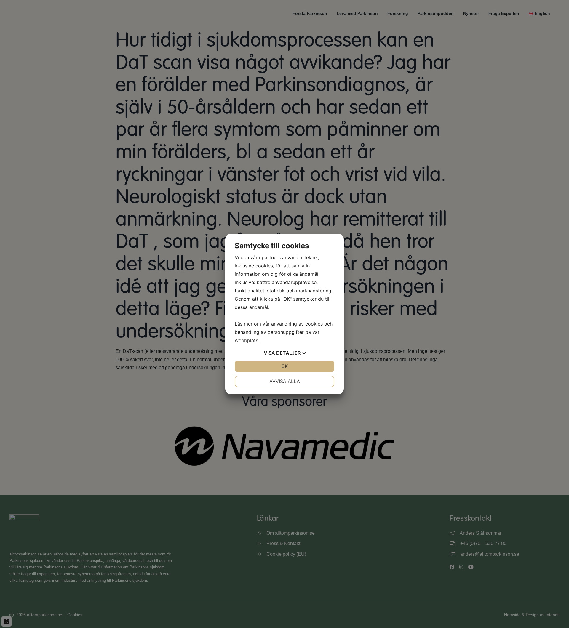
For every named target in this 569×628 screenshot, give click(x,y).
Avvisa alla (284, 381)
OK (284, 366)
